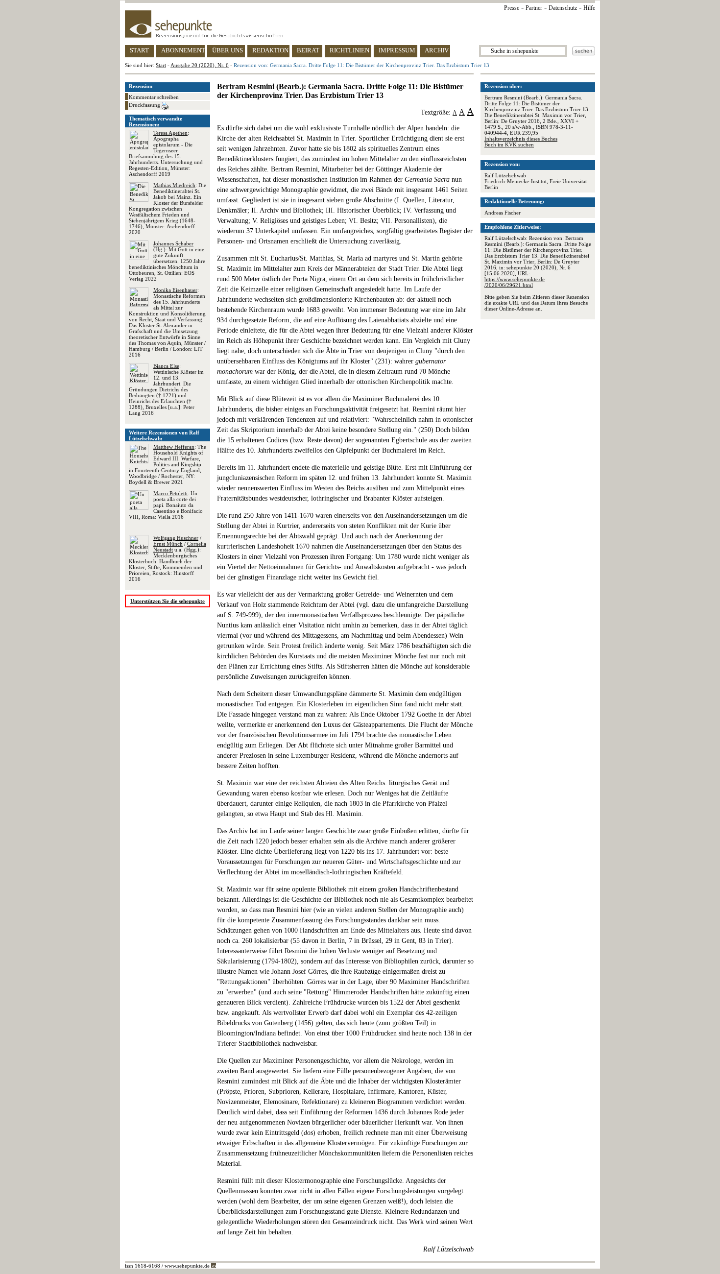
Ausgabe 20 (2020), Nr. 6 (199, 65)
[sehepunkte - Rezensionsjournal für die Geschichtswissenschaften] (360, 24)
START (139, 50)
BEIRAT (308, 50)
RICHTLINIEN (349, 50)
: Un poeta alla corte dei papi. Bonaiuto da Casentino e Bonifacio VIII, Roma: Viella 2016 (166, 505)
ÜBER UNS (227, 50)
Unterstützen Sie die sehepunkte (167, 601)
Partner (534, 7)
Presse (511, 7)
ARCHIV (437, 50)
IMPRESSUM (397, 50)
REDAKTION (270, 50)
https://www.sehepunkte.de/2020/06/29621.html (514, 282)
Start (161, 65)
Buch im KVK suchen (509, 144)
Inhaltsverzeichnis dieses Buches (520, 139)
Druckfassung (145, 105)
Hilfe (589, 7)
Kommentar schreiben (154, 97)
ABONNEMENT (183, 50)
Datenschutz (563, 7)
